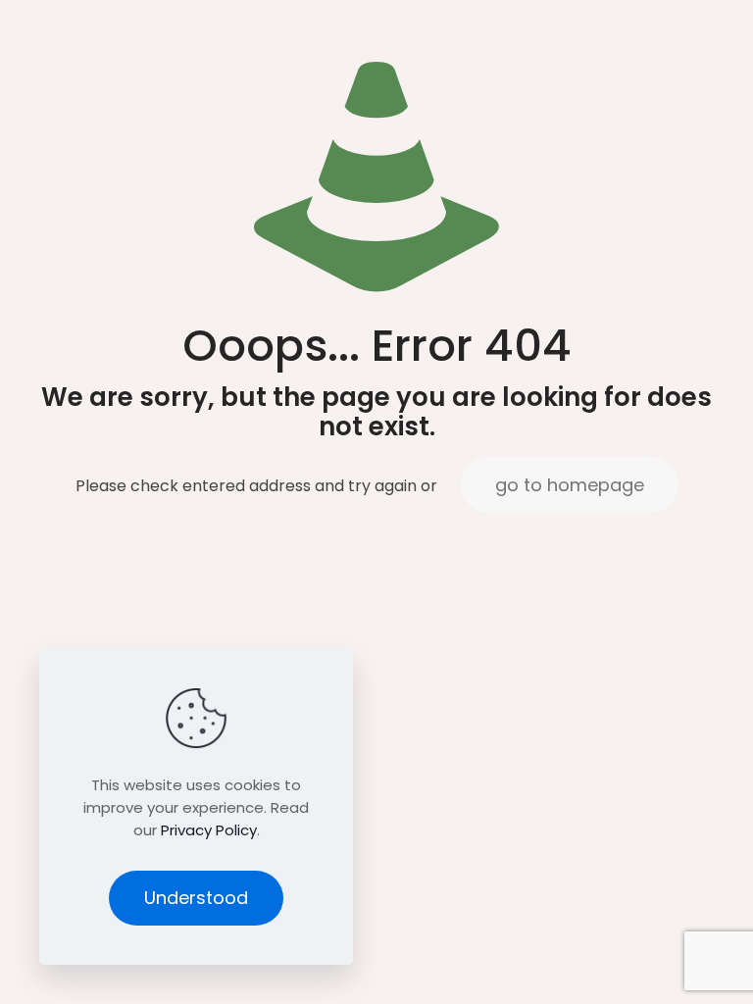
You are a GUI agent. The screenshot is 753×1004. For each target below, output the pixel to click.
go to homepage (569, 485)
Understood (196, 897)
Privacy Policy (209, 830)
